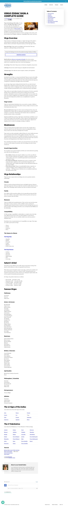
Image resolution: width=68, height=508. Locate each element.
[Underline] (11, 488)
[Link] (19, 488)
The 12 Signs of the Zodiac (53, 21)
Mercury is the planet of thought (18, 59)
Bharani (5, 432)
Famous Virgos (50, 20)
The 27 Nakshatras (51, 22)
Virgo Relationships (51, 17)
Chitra (14, 443)
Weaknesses (50, 16)
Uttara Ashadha (24, 443)
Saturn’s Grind (50, 18)
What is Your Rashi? (8, 451)
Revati (31, 441)
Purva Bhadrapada (33, 436)
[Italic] (10, 488)
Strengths (49, 14)
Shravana (32, 430)
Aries (5, 412)
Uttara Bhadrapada (34, 439)
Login (37, 481)
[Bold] (8, 488)
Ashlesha (14, 432)
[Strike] (12, 488)
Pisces (28, 419)
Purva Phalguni (16, 436)
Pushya (14, 430)
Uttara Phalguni (16, 439)
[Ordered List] (14, 488)
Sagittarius (29, 417)
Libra (5, 417)
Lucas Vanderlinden (8, 18)
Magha (14, 434)
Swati (22, 430)
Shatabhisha (32, 434)
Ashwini (5, 430)
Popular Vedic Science (11, 6)
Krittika (5, 434)
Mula (22, 439)
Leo (16, 415)
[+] (22, 488)
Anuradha (23, 434)
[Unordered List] (15, 488)
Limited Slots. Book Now (21, 54)
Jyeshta (22, 436)
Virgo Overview (51, 13)
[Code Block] (18, 488)
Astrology (10, 457)
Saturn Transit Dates (8, 452)
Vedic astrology (17, 28)
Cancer (5, 415)
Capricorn (6, 419)
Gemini (28, 412)
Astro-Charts (6, 454)
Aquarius (17, 419)
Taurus (17, 412)
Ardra (5, 441)
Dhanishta (32, 432)
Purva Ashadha (24, 441)
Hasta (14, 441)
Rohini (5, 436)
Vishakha (23, 432)
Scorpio (17, 417)
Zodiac (14, 457)
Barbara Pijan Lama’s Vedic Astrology (11, 450)
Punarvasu (6, 443)
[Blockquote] (16, 488)
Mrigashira (6, 439)
